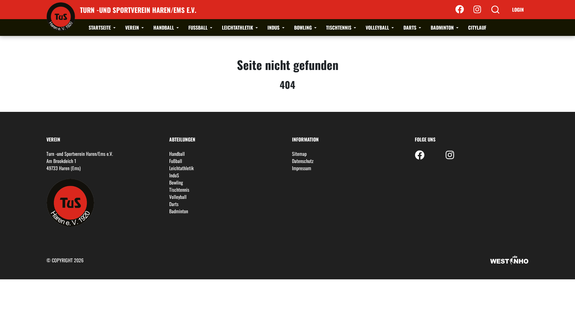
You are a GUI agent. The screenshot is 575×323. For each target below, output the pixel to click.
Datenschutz (303, 160)
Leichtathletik (238, 27)
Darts (410, 27)
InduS (274, 27)
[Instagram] (477, 9)
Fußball (198, 27)
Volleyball (378, 27)
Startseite (100, 27)
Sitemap (299, 153)
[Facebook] (459, 9)
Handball (164, 27)
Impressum (301, 168)
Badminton (443, 27)
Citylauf (477, 27)
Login (518, 9)
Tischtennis (339, 27)
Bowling (303, 27)
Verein (132, 27)
